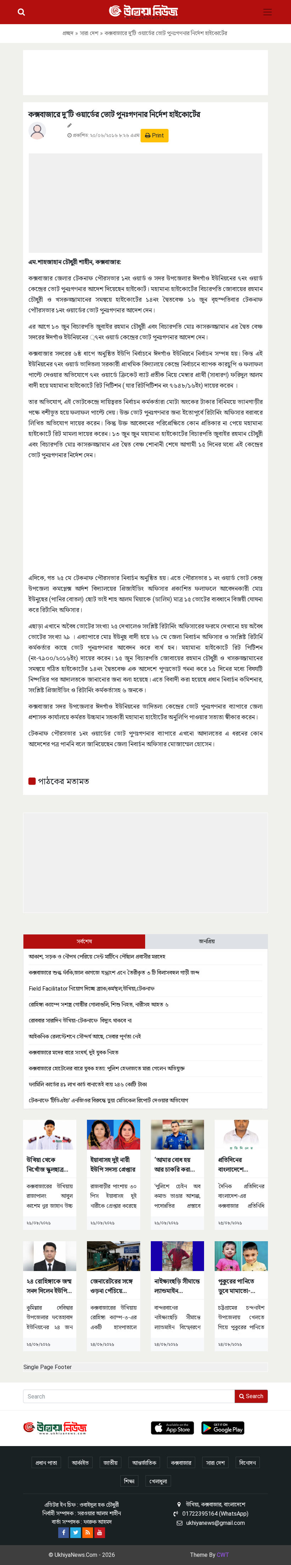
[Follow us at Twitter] (75, 1532)
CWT (223, 1555)
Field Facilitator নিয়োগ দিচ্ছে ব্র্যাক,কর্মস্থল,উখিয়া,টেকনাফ (91, 988)
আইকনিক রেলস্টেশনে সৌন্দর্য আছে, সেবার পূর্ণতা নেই (85, 1036)
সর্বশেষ (84, 941)
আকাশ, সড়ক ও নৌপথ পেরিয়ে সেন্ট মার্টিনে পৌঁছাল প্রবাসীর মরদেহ (97, 956)
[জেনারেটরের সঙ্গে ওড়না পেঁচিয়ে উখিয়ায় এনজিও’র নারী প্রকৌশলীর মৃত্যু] (113, 1255)
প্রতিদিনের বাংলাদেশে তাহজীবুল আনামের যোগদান (240, 1165)
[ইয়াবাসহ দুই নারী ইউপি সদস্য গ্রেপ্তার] (113, 1134)
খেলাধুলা (158, 1481)
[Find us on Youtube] (99, 1532)
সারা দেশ (89, 33)
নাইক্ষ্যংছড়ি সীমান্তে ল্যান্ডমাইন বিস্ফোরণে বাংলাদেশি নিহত (177, 1286)
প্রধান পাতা (46, 1463)
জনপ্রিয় (207, 941)
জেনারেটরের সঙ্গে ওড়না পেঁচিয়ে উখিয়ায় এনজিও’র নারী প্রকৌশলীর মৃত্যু (111, 1286)
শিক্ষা (129, 1481)
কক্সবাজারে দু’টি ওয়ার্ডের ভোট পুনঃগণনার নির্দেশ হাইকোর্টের (114, 114)
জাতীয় (110, 1463)
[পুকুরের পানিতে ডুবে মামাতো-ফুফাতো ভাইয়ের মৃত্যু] (241, 1255)
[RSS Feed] (87, 1532)
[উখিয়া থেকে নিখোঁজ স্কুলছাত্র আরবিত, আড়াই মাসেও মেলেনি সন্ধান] (49, 1134)
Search (254, 1396)
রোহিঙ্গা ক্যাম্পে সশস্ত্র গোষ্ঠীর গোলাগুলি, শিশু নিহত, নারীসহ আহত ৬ (99, 1004)
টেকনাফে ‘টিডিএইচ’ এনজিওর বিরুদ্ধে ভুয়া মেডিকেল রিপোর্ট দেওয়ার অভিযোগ (108, 1100)
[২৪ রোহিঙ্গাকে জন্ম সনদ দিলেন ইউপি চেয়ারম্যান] (49, 1255)
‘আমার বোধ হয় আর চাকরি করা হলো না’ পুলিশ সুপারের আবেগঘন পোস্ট (175, 1165)
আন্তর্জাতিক (144, 1463)
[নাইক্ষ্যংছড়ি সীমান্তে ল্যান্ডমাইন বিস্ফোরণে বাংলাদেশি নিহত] (177, 1255)
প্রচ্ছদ (67, 33)
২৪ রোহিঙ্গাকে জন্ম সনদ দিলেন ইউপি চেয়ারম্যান (49, 1286)
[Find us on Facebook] (63, 1532)
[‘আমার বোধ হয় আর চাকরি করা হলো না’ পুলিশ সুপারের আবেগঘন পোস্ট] (177, 1134)
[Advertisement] (145, 71)
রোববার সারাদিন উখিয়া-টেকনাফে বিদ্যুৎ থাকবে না (80, 1020)
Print (157, 135)
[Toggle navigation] (267, 12)
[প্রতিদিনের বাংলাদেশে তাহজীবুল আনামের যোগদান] (241, 1134)
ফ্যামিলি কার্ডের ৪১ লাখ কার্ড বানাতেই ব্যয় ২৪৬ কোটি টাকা (88, 1084)
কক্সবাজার (181, 1463)
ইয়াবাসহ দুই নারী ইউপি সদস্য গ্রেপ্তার (112, 1164)
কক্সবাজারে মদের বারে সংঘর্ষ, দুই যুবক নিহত (74, 1052)
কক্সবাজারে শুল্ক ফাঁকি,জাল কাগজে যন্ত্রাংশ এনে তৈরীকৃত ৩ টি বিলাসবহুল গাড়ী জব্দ (114, 972)
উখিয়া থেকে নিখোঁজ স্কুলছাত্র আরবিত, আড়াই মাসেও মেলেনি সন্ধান (45, 1165)
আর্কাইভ (80, 1463)
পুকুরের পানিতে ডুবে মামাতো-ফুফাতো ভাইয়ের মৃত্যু (237, 1286)
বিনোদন (248, 1463)
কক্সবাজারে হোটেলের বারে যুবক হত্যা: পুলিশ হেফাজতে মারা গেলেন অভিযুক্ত (107, 1068)
